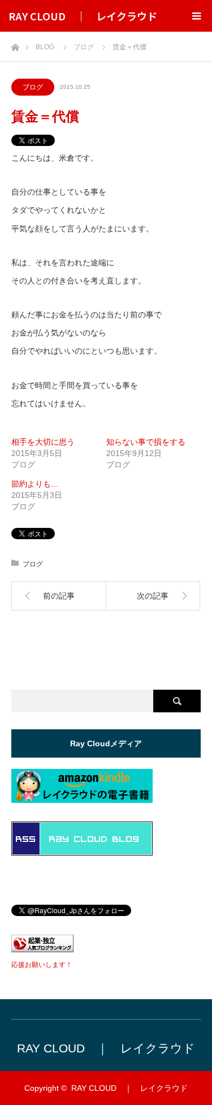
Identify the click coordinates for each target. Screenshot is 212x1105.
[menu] (196, 16)
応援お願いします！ (41, 965)
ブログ (33, 87)
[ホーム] (15, 44)
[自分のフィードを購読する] (82, 852)
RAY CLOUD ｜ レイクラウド (82, 16)
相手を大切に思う (43, 441)
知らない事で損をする (145, 441)
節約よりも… (35, 483)
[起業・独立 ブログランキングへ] (42, 949)
